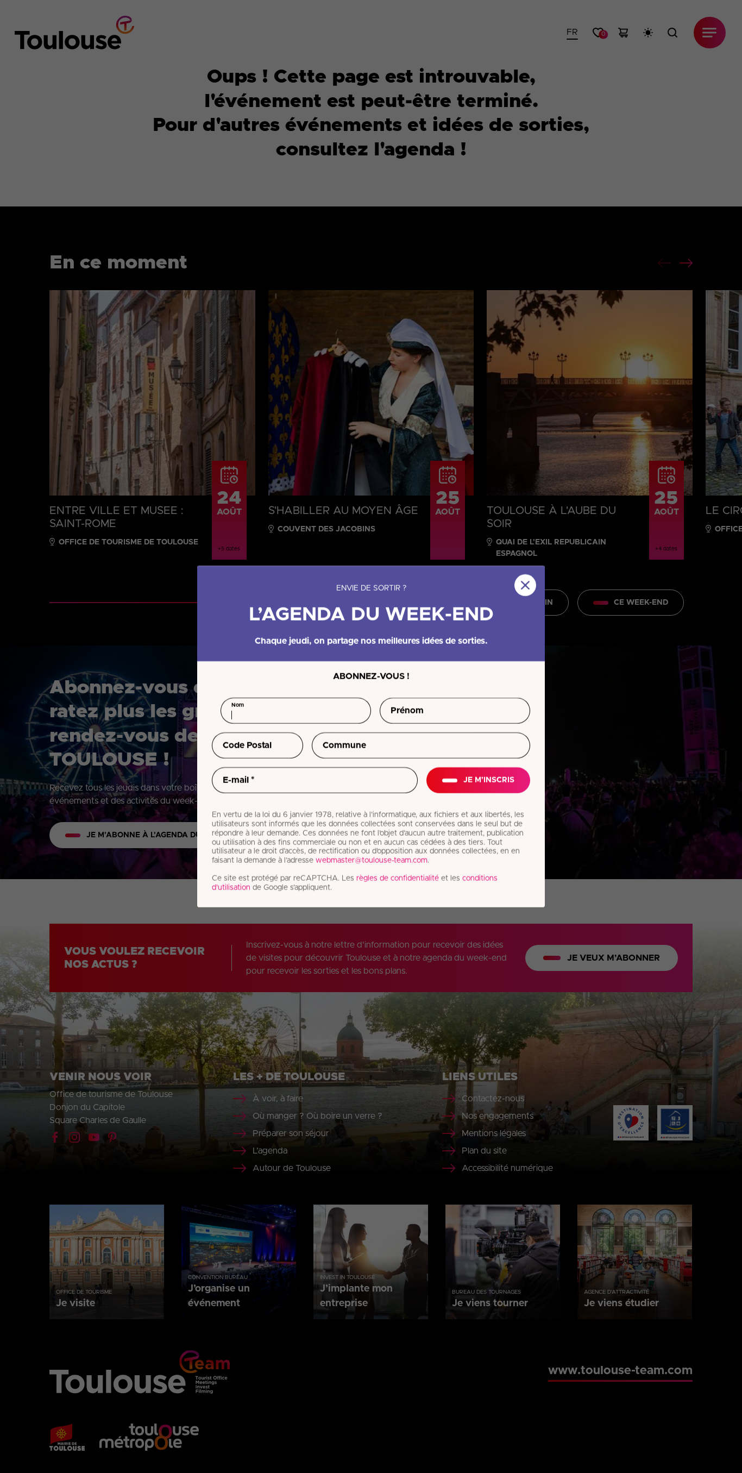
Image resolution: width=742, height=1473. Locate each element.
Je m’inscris (488, 780)
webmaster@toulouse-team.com (371, 860)
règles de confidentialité (397, 878)
